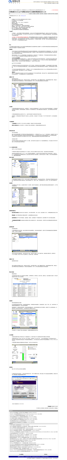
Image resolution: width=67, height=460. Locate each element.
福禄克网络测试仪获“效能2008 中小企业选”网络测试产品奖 (20, 445)
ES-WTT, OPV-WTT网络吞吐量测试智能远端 (17, 415)
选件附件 (38, 13)
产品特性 (30, 13)
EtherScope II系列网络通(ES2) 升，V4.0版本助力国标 (19, 442)
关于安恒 (56, 1)
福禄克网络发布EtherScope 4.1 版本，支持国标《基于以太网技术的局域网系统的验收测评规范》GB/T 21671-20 (29, 438)
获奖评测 (41, 13)
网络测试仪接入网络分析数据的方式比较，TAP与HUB (19, 436)
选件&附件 (47, 408)
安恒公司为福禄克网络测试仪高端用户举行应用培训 (19, 440)
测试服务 (49, 1)
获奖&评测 (51, 408)
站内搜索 (53, 3)
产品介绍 (41, 1)
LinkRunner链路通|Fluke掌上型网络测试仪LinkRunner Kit (19, 419)
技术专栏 (53, 1)
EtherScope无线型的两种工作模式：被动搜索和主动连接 (19, 448)
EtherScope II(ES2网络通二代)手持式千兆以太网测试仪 (19, 412)
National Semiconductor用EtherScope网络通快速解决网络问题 (20, 451)
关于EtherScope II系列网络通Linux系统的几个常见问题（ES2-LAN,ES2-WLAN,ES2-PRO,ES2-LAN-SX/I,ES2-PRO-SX (30, 431)
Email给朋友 (21, 454)
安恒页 (35, 1)
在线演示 (56, 13)
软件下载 (53, 13)
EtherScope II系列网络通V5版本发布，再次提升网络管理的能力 (21, 430)
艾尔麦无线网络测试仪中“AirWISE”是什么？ (17, 433)
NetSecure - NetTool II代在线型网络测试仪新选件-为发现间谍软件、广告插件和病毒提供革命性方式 (27, 449)
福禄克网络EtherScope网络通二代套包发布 (17, 441)
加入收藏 (56, 3)
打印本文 (45, 454)
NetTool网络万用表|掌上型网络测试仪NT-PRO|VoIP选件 (19, 418)
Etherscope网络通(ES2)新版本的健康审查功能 (17, 427)
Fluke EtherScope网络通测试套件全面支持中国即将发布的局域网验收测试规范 (23, 444)
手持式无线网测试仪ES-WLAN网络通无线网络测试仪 (19, 416)
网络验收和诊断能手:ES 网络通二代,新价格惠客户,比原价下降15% (21, 447)
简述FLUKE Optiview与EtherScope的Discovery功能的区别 (19, 434)
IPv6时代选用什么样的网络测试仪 (16, 425)
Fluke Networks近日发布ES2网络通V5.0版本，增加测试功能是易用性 (22, 429)
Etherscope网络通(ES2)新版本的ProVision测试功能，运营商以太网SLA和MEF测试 (24, 426)
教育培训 (45, 1)
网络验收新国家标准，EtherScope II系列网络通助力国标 (19, 437)
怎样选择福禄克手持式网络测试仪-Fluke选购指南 (18, 422)
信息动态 (38, 1)
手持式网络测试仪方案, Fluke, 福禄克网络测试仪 (18, 420)
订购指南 (45, 13)
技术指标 (34, 13)
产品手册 (49, 13)
